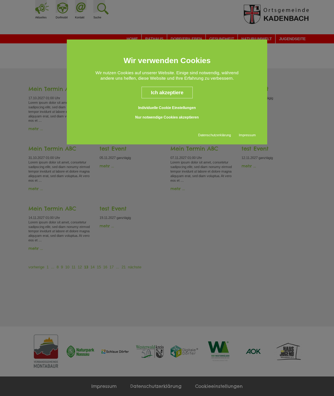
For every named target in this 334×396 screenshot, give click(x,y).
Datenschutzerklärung (214, 135)
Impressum (247, 135)
